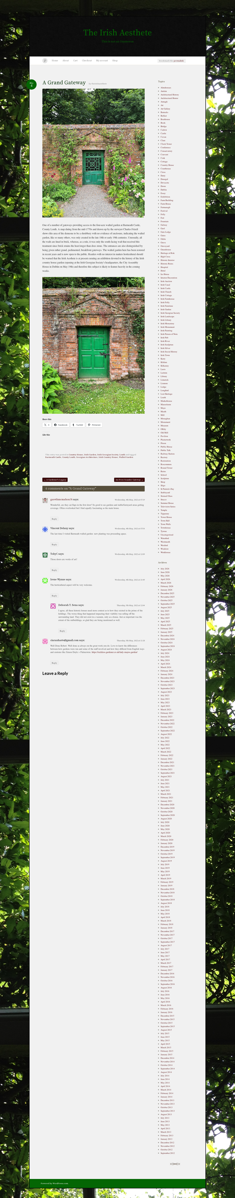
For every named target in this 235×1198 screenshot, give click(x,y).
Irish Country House (108, 457)
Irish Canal (165, 284)
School (164, 474)
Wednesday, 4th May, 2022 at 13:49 (130, 580)
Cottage (164, 161)
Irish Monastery (167, 323)
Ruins (163, 471)
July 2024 (165, 653)
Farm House (166, 203)
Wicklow (164, 548)
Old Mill (164, 432)
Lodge (163, 386)
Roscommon (166, 464)
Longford (165, 390)
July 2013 (165, 1117)
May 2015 (165, 1040)
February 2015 (167, 1050)
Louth (122, 454)
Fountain (164, 221)
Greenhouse (166, 249)
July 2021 (165, 779)
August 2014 (166, 1072)
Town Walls (166, 524)
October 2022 (166, 727)
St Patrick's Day (167, 488)
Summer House (167, 503)
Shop (115, 60)
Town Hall (165, 520)
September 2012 (168, 1153)
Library (164, 376)
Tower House (166, 517)
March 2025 (166, 624)
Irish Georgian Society (107, 454)
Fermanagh (165, 207)
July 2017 (165, 948)
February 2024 (167, 670)
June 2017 (165, 952)
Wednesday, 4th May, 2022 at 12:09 (130, 554)
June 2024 (165, 656)
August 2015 (166, 1029)
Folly (163, 214)
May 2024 (165, 660)
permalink (179, 61)
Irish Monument (168, 327)
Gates (163, 235)
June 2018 (165, 910)
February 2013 (167, 1135)
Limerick (164, 379)
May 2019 (165, 871)
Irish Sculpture (167, 344)
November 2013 (168, 1103)
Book (163, 122)
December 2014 (167, 1058)
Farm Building (167, 200)
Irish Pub (164, 337)
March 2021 (166, 793)
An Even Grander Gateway (129, 479)
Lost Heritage (166, 393)
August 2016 (166, 987)
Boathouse (165, 119)
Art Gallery (165, 108)
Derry (163, 175)
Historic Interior (167, 260)
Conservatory (166, 150)
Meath (163, 411)
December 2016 (167, 973)
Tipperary (165, 513)
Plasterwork (166, 439)
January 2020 (166, 843)
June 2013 (165, 1121)
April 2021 (165, 790)
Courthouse (166, 168)
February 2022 (167, 755)
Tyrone (164, 531)
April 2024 (165, 663)
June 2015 (165, 1036)
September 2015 (168, 1026)
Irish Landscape (167, 316)
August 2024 (166, 649)
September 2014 (168, 1068)
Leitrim (164, 372)
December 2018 (167, 889)
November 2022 (168, 723)
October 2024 (166, 642)
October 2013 (166, 1107)
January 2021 (166, 801)
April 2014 (165, 1086)
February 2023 (167, 713)
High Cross (165, 256)
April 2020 (165, 832)
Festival (164, 210)
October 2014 (166, 1065)
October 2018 (166, 896)
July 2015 (165, 1033)
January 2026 (166, 589)
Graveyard (165, 246)
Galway (164, 224)
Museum (164, 425)
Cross (163, 172)
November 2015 (168, 1019)
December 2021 (167, 762)
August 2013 (166, 1114)
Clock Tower (166, 143)
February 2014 (167, 1093)
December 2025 (167, 593)
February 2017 (167, 966)
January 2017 (166, 970)
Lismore (164, 383)
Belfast (164, 115)
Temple (164, 510)
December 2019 (167, 846)
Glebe (163, 238)
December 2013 (167, 1100)
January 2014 (166, 1096)
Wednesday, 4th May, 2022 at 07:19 (130, 500)
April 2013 (165, 1128)
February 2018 (167, 924)
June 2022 (165, 741)
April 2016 (165, 1001)
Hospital (164, 267)
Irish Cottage (166, 295)
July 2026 (165, 568)
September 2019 (168, 857)
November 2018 (168, 892)
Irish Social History (169, 351)
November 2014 (168, 1061)
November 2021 (168, 765)
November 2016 (168, 977)
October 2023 (166, 684)
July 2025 (165, 610)
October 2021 (166, 769)
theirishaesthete (99, 83)
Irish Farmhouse (167, 298)
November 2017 (168, 934)
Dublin (164, 189)
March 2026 (166, 582)
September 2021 (168, 772)
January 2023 (166, 716)
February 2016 (167, 1008)
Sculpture (165, 478)
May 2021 (165, 786)
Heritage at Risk (168, 253)
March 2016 (166, 1005)
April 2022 (165, 748)
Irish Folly (165, 302)
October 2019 (166, 853)
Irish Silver (165, 348)
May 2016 (165, 998)
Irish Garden (90, 454)
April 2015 (165, 1043)
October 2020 (166, 811)
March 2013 (166, 1131)
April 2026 (165, 579)
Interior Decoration (169, 277)
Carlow (164, 129)
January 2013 (166, 1139)
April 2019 (165, 874)
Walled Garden (126, 457)
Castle (163, 133)
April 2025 (165, 621)
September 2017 (168, 941)
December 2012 (167, 1142)
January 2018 (166, 927)
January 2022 (166, 758)
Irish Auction (166, 281)
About (66, 60)
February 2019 (167, 881)
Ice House (165, 274)
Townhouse (166, 527)
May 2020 (165, 829)
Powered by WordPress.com (54, 1183)
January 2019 (166, 885)
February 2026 (167, 586)
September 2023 (168, 688)
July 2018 (165, 906)
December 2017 (167, 931)
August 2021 (166, 776)
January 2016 (166, 1012)
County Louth (68, 457)
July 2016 (165, 991)
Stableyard (165, 492)
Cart (75, 60)
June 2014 (165, 1079)
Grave (163, 242)
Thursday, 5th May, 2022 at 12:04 (131, 605)
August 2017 (166, 945)
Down (163, 186)
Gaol (163, 228)
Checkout (87, 60)
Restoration (166, 460)
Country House (76, 454)
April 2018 (165, 917)
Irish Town (165, 355)
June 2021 (165, 783)
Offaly (163, 429)
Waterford (165, 538)
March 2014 (166, 1089)
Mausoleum (166, 404)
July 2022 (165, 737)
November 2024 (168, 639)
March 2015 (166, 1047)
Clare (163, 140)
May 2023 (165, 702)
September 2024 (168, 646)
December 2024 (167, 635)
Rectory (164, 457)
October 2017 (166, 938)
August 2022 (166, 734)
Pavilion (164, 436)
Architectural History (170, 94)
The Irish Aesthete (117, 33)
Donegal (164, 179)
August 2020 (166, 818)
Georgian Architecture (87, 457)
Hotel (163, 270)
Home (55, 60)
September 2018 (168, 899)
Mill (162, 415)
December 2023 (167, 677)
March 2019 (166, 878)
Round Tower (166, 467)
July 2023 (165, 695)
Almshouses (166, 87)
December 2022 (167, 720)
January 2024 (166, 674)
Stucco (164, 499)
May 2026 (165, 575)
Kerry (163, 358)
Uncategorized (167, 534)
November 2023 (168, 681)
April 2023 (165, 705)
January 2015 (166, 1054)
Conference (166, 147)
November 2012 (168, 1146)
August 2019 (166, 860)
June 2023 (165, 698)
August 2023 (166, 691)
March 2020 (166, 836)
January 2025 (166, 632)
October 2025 (166, 600)
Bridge (164, 126)
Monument (165, 422)
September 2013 (168, 1110)
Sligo (163, 485)
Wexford (164, 545)
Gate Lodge (166, 231)
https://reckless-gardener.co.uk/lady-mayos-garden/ (114, 652)
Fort (162, 217)
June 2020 (165, 825)
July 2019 (165, 864)
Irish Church (166, 291)
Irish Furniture (167, 305)
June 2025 (165, 614)
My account (102, 60)
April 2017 (165, 959)
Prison (163, 443)
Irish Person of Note (169, 334)
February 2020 (167, 839)
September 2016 (168, 984)
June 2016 (165, 994)
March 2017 (166, 962)
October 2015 (166, 1022)
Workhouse (165, 552)
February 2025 (167, 628)
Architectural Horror (169, 98)
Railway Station (168, 453)
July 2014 (165, 1075)
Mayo (163, 407)
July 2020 (165, 822)
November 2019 (168, 850)
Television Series (168, 506)
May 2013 (165, 1124)
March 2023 (166, 709)
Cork (163, 158)
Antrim (164, 91)
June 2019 (165, 867)
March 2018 (166, 920)
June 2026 (165, 572)
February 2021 (167, 797)
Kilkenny (165, 365)
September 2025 (168, 603)
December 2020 (167, 804)
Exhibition (165, 196)
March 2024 (166, 667)
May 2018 (165, 913)
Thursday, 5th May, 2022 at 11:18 (131, 640)
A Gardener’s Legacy (55, 479)
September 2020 (168, 815)
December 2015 (167, 1015)
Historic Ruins (167, 263)
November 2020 (168, 808)
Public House (166, 446)
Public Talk (166, 450)
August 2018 (166, 903)
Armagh (164, 101)
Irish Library (166, 319)
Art (162, 105)
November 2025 (168, 596)
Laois (163, 369)
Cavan (163, 136)
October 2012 (166, 1149)
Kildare (164, 362)
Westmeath (165, 541)
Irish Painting (166, 330)
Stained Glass (166, 495)
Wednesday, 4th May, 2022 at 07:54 (130, 528)
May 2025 (165, 617)
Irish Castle (165, 288)
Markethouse (166, 400)
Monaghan (165, 418)
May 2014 (165, 1082)
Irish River (165, 341)
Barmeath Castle (53, 457)
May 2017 (165, 955)
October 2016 (166, 980)
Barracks (164, 112)
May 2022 (165, 744)
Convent (164, 154)
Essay (163, 193)
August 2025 (166, 607)
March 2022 (166, 751)
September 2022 (168, 730)
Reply (54, 518)
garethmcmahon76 (61, 499)
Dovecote (165, 182)
